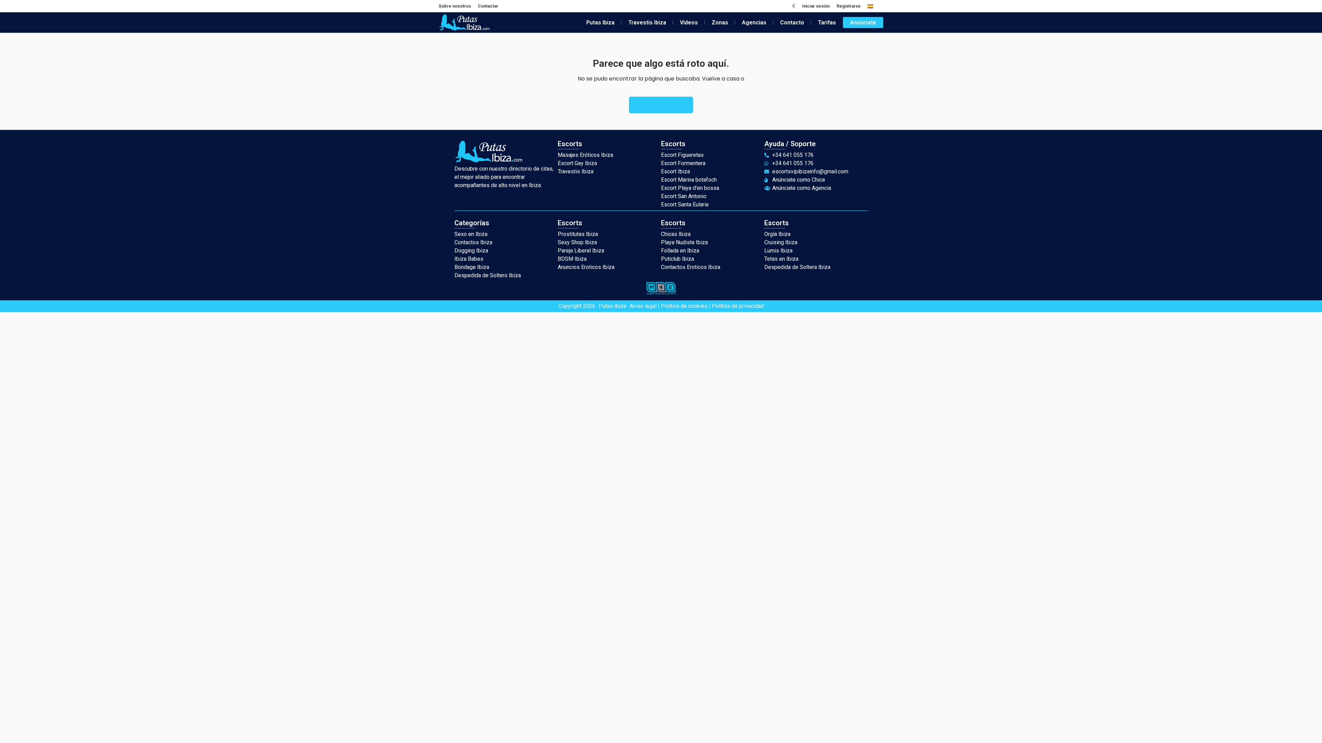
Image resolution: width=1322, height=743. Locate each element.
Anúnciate (863, 22)
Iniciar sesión (816, 6)
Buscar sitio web (661, 105)
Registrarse (849, 6)
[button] (794, 6)
